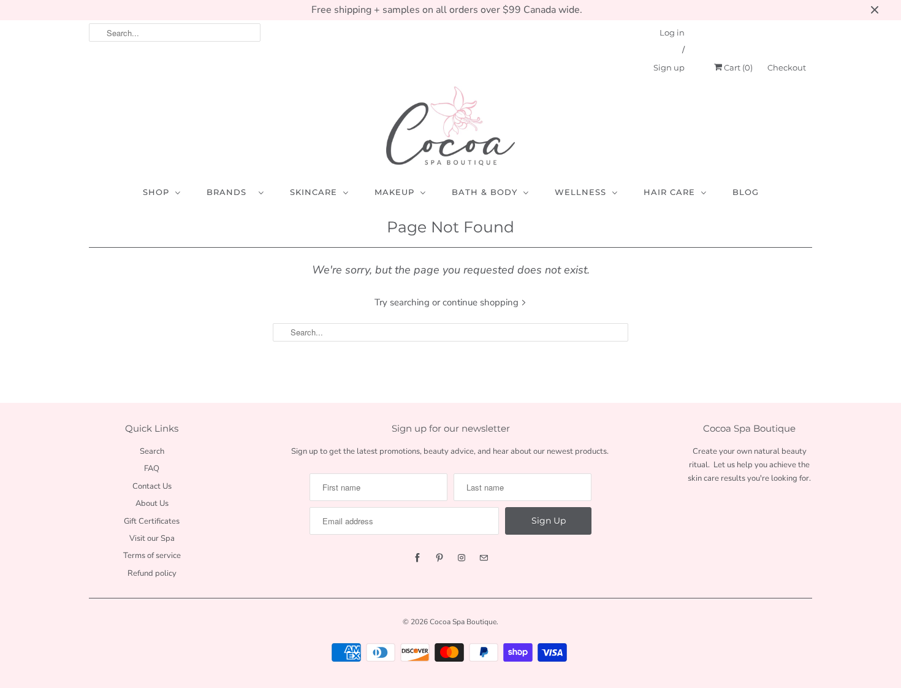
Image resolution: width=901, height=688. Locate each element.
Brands (230, 192)
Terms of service (152, 555)
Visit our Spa (152, 538)
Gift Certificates (152, 521)
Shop (156, 192)
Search (152, 451)
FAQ (151, 468)
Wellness (580, 192)
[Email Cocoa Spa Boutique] (484, 558)
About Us (152, 503)
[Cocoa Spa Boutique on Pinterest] (439, 558)
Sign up (669, 67)
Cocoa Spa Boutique (463, 622)
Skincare (313, 192)
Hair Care (669, 192)
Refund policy (152, 573)
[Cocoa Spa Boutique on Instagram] (462, 558)
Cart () (737, 67)
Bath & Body (484, 192)
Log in (672, 32)
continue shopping (482, 302)
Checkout (786, 67)
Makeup (394, 192)
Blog (745, 192)
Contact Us (152, 486)
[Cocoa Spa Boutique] (450, 126)
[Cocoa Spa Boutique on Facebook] (417, 558)
